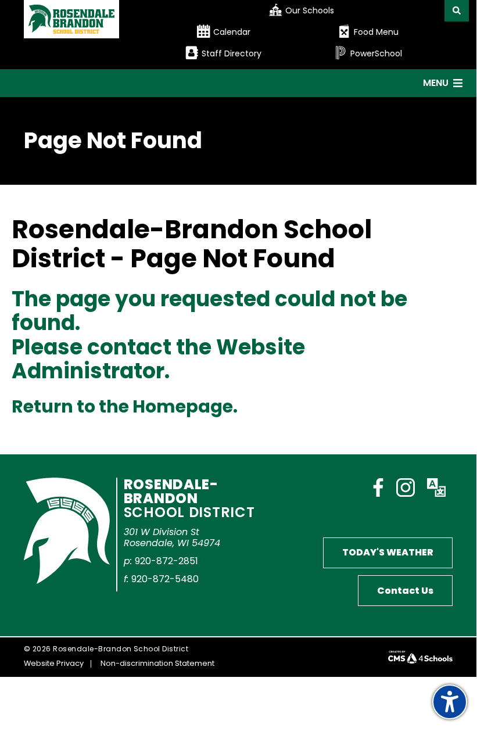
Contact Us (405, 590)
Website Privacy (54, 663)
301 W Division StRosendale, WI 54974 (172, 537)
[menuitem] (310, 10)
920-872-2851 (166, 561)
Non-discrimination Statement (157, 663)
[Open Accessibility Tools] (449, 701)
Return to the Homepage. (125, 406)
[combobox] (309, 10)
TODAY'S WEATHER (387, 552)
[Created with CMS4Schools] (420, 657)
